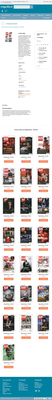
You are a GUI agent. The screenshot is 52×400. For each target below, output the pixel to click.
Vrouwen (23, 70)
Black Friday (22, 97)
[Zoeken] (31, 7)
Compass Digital (17, 398)
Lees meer (20, 58)
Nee (19, 73)
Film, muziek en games (22, 80)
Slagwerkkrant (22, 95)
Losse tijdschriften (26, 93)
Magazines (20, 94)
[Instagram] (39, 391)
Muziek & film (6, 27)
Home (2, 27)
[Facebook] (36, 391)
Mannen (20, 70)
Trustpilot (38, 65)
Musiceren (12, 27)
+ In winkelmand (8, 161)
